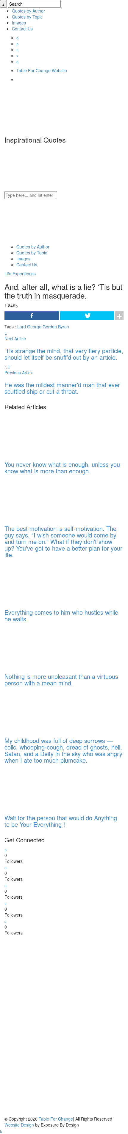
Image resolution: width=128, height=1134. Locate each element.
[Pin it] (5, 921)
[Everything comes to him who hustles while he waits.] (43, 582)
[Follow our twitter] (5, 849)
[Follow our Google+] (5, 885)
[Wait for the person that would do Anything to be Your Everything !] (43, 787)
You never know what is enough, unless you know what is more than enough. (62, 467)
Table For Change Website (41, 70)
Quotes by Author (28, 11)
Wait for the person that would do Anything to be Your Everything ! (60, 821)
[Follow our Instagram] (5, 903)
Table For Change (56, 1119)
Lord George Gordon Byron (43, 327)
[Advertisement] (49, 1025)
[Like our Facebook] (5, 867)
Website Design (19, 1125)
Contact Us (22, 29)
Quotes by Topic (27, 17)
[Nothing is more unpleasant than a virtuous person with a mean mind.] (43, 646)
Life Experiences (20, 273)
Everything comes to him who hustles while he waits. (61, 615)
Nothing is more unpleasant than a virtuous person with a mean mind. (61, 679)
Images (19, 23)
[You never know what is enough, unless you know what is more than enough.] (43, 434)
